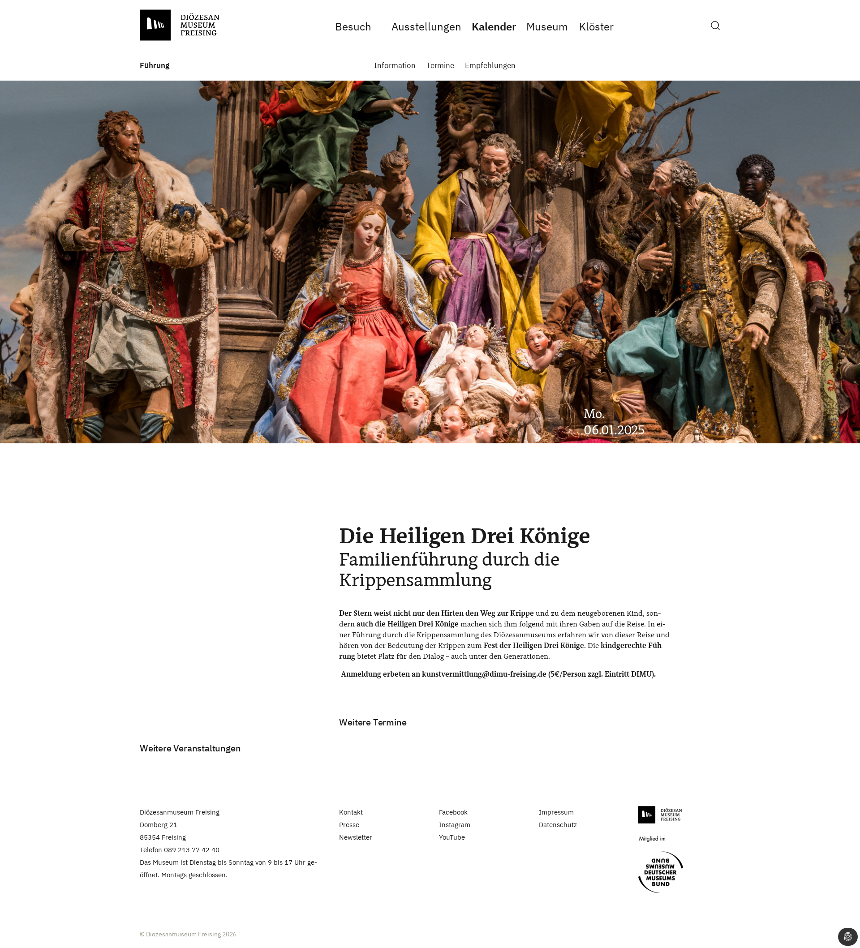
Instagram (454, 824)
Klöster (596, 26)
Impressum (556, 812)
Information (395, 65)
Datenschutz (558, 824)
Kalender (494, 26)
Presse (349, 824)
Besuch (353, 26)
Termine (440, 65)
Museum (547, 26)
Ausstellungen (426, 26)
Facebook (453, 812)
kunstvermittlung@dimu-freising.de (484, 674)
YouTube (452, 837)
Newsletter (355, 837)
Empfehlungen (490, 65)
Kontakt (351, 812)
